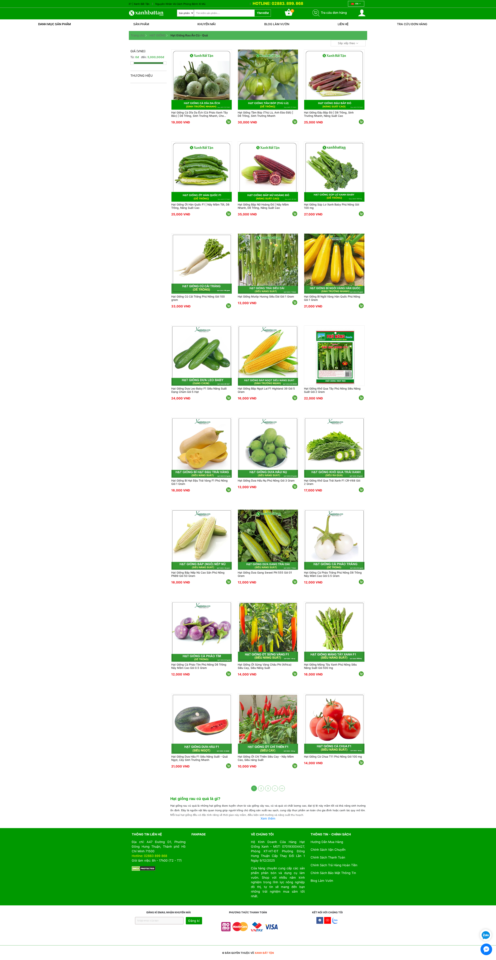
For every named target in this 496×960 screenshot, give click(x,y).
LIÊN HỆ (343, 24)
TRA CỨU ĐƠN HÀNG (412, 24)
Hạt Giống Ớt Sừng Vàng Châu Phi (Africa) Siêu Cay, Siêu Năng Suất (264, 666)
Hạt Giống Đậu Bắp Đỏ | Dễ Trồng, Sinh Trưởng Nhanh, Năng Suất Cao (329, 114)
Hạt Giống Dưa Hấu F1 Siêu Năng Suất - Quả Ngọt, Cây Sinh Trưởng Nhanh (199, 758)
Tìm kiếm (263, 13)
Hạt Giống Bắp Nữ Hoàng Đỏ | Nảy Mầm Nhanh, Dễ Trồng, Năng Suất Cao (263, 206)
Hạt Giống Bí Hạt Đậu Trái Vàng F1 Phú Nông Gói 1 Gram (199, 482)
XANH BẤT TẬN (264, 952)
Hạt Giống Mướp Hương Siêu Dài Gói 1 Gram (266, 296)
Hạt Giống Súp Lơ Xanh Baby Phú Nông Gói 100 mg (331, 206)
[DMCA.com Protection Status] (143, 868)
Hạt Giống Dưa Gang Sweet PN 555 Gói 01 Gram (265, 574)
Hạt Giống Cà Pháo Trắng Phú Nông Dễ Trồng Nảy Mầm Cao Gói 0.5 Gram (333, 574)
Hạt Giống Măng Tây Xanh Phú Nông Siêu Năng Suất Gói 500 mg (330, 666)
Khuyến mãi (206, 24)
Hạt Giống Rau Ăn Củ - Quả (189, 35)
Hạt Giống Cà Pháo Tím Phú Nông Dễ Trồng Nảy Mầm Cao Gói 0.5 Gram (198, 666)
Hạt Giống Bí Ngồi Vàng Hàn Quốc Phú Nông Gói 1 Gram (332, 298)
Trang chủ (138, 35)
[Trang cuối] (282, 788)
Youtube (327, 920)
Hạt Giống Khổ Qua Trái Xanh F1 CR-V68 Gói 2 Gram (332, 482)
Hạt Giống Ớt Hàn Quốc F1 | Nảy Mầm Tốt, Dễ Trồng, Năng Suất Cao (200, 206)
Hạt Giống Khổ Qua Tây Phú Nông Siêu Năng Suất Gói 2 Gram (332, 390)
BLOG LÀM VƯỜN (276, 24)
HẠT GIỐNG (157, 35)
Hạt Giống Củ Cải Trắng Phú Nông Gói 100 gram (198, 298)
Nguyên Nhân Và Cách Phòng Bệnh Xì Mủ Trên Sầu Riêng (163, 3)
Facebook (319, 920)
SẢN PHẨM (141, 24)
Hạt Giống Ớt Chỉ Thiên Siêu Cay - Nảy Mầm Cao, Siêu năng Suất (266, 758)
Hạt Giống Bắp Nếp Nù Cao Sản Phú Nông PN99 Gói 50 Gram (198, 574)
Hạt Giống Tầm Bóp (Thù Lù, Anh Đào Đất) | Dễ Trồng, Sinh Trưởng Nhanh (265, 114)
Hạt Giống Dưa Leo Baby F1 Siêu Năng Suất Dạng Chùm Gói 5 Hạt (199, 390)
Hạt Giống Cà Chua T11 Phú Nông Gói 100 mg (333, 756)
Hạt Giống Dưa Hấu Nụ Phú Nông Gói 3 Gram (266, 480)
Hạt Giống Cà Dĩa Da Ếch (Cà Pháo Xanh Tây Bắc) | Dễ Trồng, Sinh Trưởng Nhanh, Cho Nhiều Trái (199, 114)
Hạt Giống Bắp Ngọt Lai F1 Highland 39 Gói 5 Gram (266, 390)
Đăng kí (194, 921)
